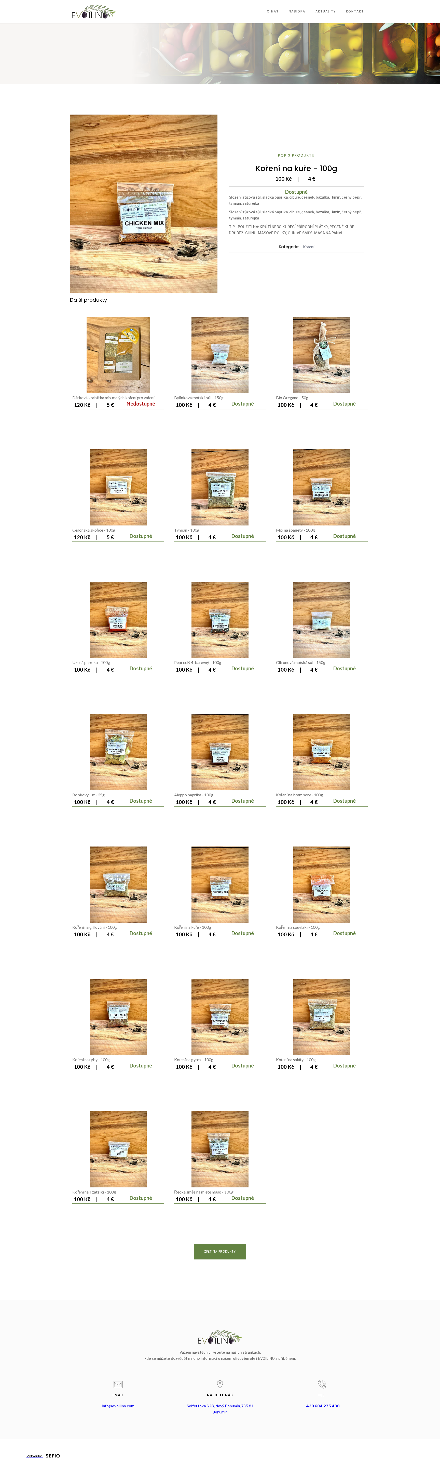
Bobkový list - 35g (88, 794)
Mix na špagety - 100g (295, 530)
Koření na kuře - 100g (192, 927)
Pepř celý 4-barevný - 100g (197, 662)
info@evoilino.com (118, 1406)
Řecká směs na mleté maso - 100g (203, 1191)
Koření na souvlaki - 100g (298, 927)
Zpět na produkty (220, 1251)
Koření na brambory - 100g (299, 794)
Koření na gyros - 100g (193, 1059)
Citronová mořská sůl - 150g (300, 662)
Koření (308, 246)
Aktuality (325, 11)
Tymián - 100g (186, 530)
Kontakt (355, 11)
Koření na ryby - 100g (91, 1059)
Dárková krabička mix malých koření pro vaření (113, 397)
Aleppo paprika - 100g (193, 794)
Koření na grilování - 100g (94, 927)
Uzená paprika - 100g (91, 662)
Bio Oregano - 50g (292, 397)
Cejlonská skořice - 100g (93, 530)
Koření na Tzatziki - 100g (94, 1191)
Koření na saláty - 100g (296, 1059)
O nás (273, 11)
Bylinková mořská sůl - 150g (199, 397)
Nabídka (297, 11)
